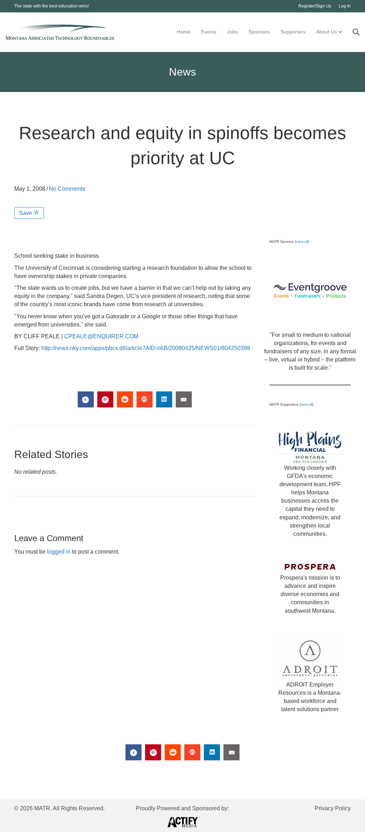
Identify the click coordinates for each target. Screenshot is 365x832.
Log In (345, 6)
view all (302, 241)
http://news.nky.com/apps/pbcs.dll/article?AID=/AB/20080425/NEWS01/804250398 (145, 348)
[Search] (353, 32)
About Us (326, 32)
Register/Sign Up (314, 6)
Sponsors (259, 32)
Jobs (232, 32)
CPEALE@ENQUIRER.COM (101, 336)
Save (26, 213)
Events (208, 32)
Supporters (293, 32)
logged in (59, 552)
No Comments (67, 189)
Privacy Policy (333, 808)
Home (183, 32)
